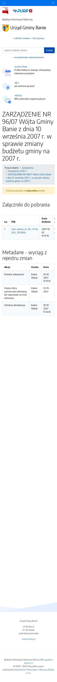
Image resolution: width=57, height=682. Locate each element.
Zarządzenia (27, 167)
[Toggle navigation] (53, 3)
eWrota (18, 95)
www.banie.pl (28, 639)
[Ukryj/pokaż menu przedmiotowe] (4, 3)
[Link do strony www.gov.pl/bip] (7, 10)
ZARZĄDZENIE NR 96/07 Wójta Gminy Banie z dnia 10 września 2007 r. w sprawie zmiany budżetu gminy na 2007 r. (28, 177)
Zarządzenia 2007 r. (17, 171)
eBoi (16, 82)
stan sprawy (38, 38)
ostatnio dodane (22, 38)
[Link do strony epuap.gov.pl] (22, 10)
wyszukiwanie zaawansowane (29, 57)
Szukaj (49, 50)
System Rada (20, 66)
